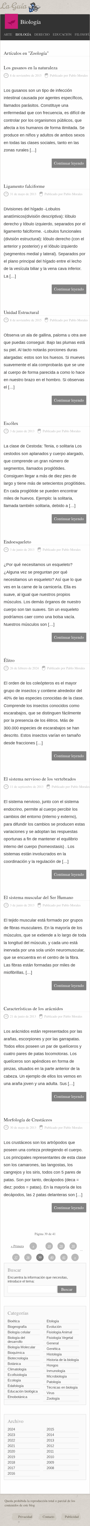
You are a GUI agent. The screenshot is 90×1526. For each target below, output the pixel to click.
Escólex (11, 423)
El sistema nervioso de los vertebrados (40, 779)
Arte (8, 34)
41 (64, 1257)
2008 (50, 1468)
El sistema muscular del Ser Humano (38, 897)
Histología (54, 1354)
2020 (11, 1451)
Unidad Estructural (21, 312)
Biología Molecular (21, 1347)
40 (52, 1257)
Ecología (14, 1380)
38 (28, 1257)
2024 (11, 1429)
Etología (53, 1321)
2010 (50, 1457)
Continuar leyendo (69, 163)
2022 (11, 1440)
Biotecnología (18, 1358)
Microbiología (57, 1376)
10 (49, 1246)
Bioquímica (16, 1353)
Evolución (54, 1327)
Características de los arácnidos (33, 1008)
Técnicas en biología (62, 1387)
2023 (11, 1435)
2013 (50, 1440)
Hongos (52, 1365)
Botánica (14, 1364)
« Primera (17, 1246)
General (53, 1343)
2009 (50, 1462)
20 (61, 1246)
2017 (11, 1468)
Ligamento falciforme (24, 186)
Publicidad (72, 1516)
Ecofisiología (17, 1375)
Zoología (53, 1398)
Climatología (17, 1369)
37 (16, 1257)
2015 (50, 1429)
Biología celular (19, 1332)
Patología (54, 1382)
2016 (11, 1473)
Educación (62, 34)
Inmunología (56, 1371)
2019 (11, 1457)
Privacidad (25, 1516)
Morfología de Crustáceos (28, 1120)
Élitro (9, 660)
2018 (11, 1462)
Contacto (48, 1516)
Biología (23, 34)
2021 (11, 1446)
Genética (53, 1349)
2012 (50, 1446)
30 (73, 1246)
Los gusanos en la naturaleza (30, 67)
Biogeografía (17, 1327)
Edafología (16, 1386)
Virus (50, 1393)
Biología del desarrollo (16, 1339)
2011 (50, 1451)
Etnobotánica (17, 1397)
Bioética (14, 1321)
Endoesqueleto (17, 542)
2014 (50, 1435)
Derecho (42, 34)
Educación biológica (23, 1391)
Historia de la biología (63, 1360)
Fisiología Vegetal (60, 1338)
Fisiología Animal (59, 1332)
